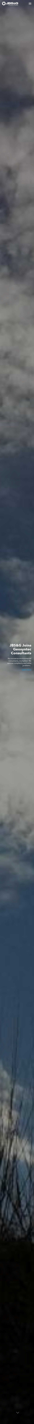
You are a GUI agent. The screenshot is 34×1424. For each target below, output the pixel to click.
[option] (17, 712)
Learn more (26, 670)
